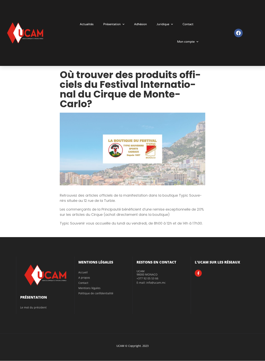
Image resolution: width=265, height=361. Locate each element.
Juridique (163, 24)
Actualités (87, 24)
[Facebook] (238, 33)
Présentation (112, 24)
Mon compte (186, 41)
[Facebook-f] (198, 273)
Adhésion (140, 24)
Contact (188, 24)
